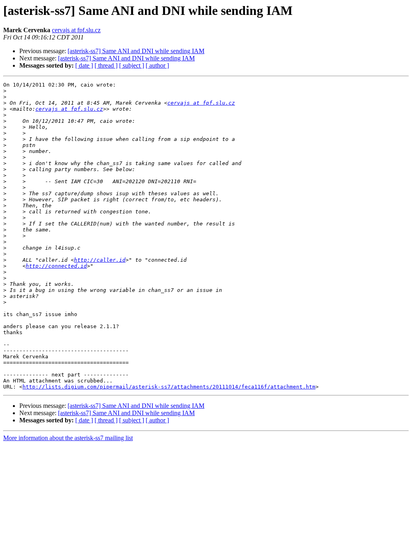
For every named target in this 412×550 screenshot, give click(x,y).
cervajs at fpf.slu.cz (76, 30)
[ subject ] (131, 65)
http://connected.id (56, 266)
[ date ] (84, 65)
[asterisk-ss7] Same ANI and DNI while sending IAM (136, 51)
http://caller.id (100, 260)
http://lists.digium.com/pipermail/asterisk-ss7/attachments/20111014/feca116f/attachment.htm (169, 387)
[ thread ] (106, 65)
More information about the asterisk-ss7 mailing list (68, 437)
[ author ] (157, 65)
